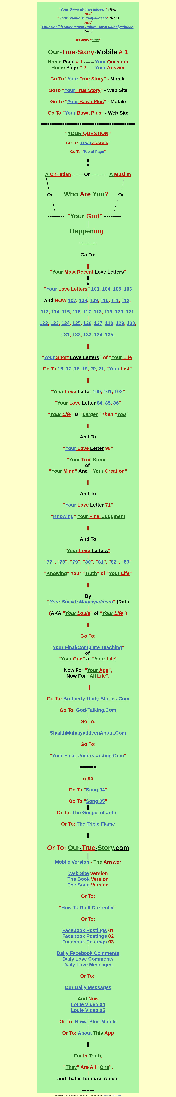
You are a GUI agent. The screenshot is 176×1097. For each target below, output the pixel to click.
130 (131, 323)
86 (116, 403)
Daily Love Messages (88, 964)
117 (87, 311)
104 (106, 289)
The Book (78, 879)
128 (109, 323)
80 (88, 562)
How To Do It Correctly (87, 907)
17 (68, 368)
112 (125, 300)
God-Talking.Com (96, 710)
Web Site (78, 873)
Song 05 (95, 801)
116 (76, 311)
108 (83, 300)
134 (98, 334)
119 (108, 311)
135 (109, 334)
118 (98, 311)
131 (65, 334)
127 (98, 323)
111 (115, 300)
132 (76, 334)
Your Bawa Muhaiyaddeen (83, 9)
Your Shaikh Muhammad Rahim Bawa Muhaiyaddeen (88, 27)
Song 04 (95, 789)
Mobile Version (72, 862)
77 (49, 562)
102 (118, 391)
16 (60, 368)
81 (101, 562)
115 (66, 311)
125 (76, 323)
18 (76, 368)
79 (75, 562)
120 (119, 311)
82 (113, 562)
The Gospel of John (95, 812)
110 (105, 300)
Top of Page (93, 151)
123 (55, 323)
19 (85, 368)
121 (130, 311)
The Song (79, 884)
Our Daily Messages (88, 987)
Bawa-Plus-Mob (93, 1021)
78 (62, 562)
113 (45, 311)
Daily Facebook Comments (88, 953)
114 (55, 311)
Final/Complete (82, 647)
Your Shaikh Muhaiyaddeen (83, 18)
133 (87, 334)
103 (95, 289)
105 (117, 289)
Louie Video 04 (88, 1004)
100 (97, 391)
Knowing (63, 516)
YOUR (85, 143)
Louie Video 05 (88, 1010)
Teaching (111, 647)
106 (128, 289)
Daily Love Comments (88, 959)
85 (108, 403)
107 (72, 300)
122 (44, 323)
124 (65, 323)
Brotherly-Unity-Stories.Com (96, 698)
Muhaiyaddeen (95, 601)
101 (107, 391)
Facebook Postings (84, 930)
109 (94, 300)
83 (126, 562)
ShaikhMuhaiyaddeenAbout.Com (88, 733)
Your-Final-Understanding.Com (88, 755)
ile (114, 1021)
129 (120, 323)
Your (100, 62)
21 (101, 368)
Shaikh (70, 601)
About (85, 1033)
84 (99, 403)
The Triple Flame (96, 824)
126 (87, 323)
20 (93, 368)
